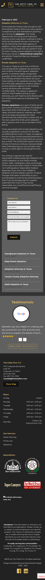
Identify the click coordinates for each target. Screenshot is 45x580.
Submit (13, 237)
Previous (20, 339)
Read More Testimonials (22, 346)
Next (24, 339)
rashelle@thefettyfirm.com (15, 379)
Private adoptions (11, 105)
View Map (11, 384)
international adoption (31, 54)
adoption (20, 34)
